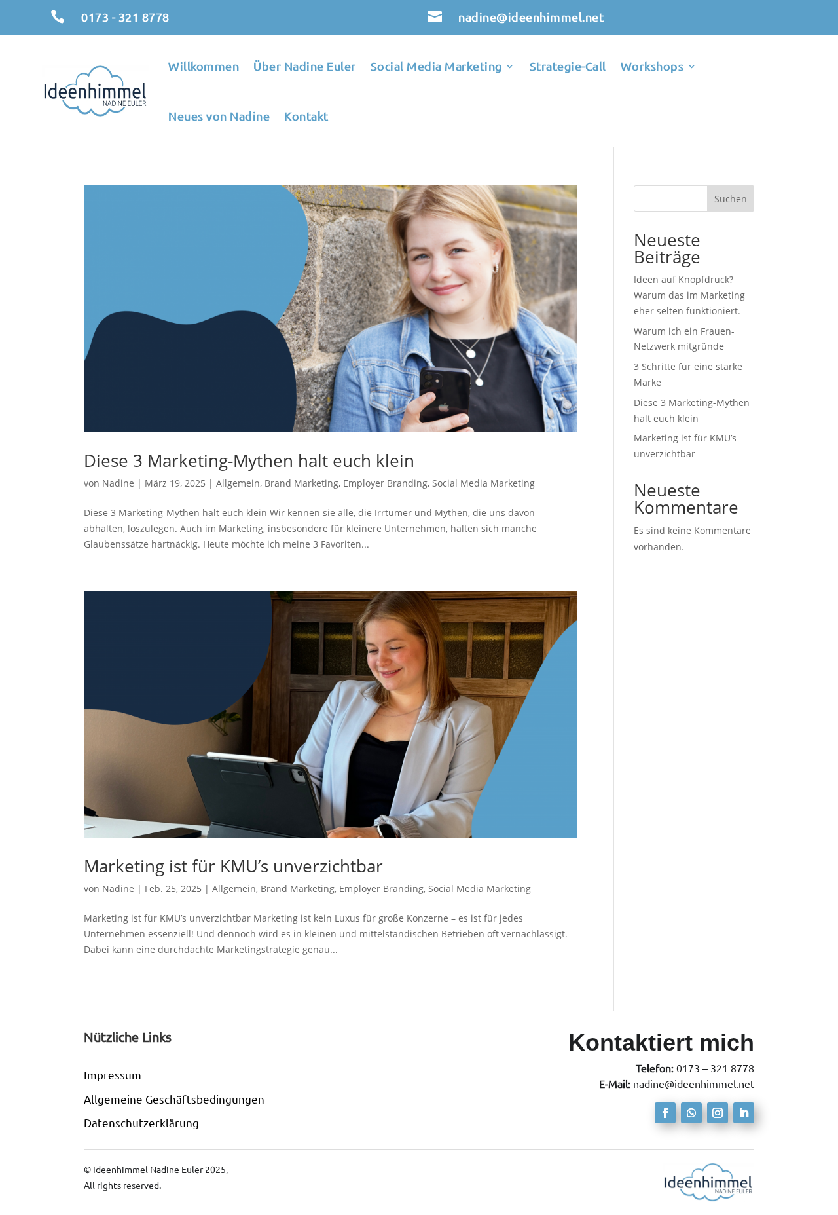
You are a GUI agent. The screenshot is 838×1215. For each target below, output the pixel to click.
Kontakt (306, 115)
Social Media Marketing (436, 66)
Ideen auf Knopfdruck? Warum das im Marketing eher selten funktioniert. (689, 295)
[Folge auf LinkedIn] (743, 1112)
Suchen (730, 199)
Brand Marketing (301, 483)
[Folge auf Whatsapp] (691, 1112)
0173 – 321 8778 (715, 1068)
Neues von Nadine (219, 115)
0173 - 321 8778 (125, 17)
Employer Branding (385, 483)
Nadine (118, 483)
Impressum (112, 1075)
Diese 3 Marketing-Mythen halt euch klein (249, 460)
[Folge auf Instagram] (717, 1112)
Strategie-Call (568, 66)
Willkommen (203, 66)
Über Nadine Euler (304, 66)
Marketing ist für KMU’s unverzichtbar (233, 866)
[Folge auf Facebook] (665, 1112)
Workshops (652, 66)
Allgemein (238, 483)
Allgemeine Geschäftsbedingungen (174, 1099)
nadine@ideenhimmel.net (531, 17)
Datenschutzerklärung (141, 1123)
